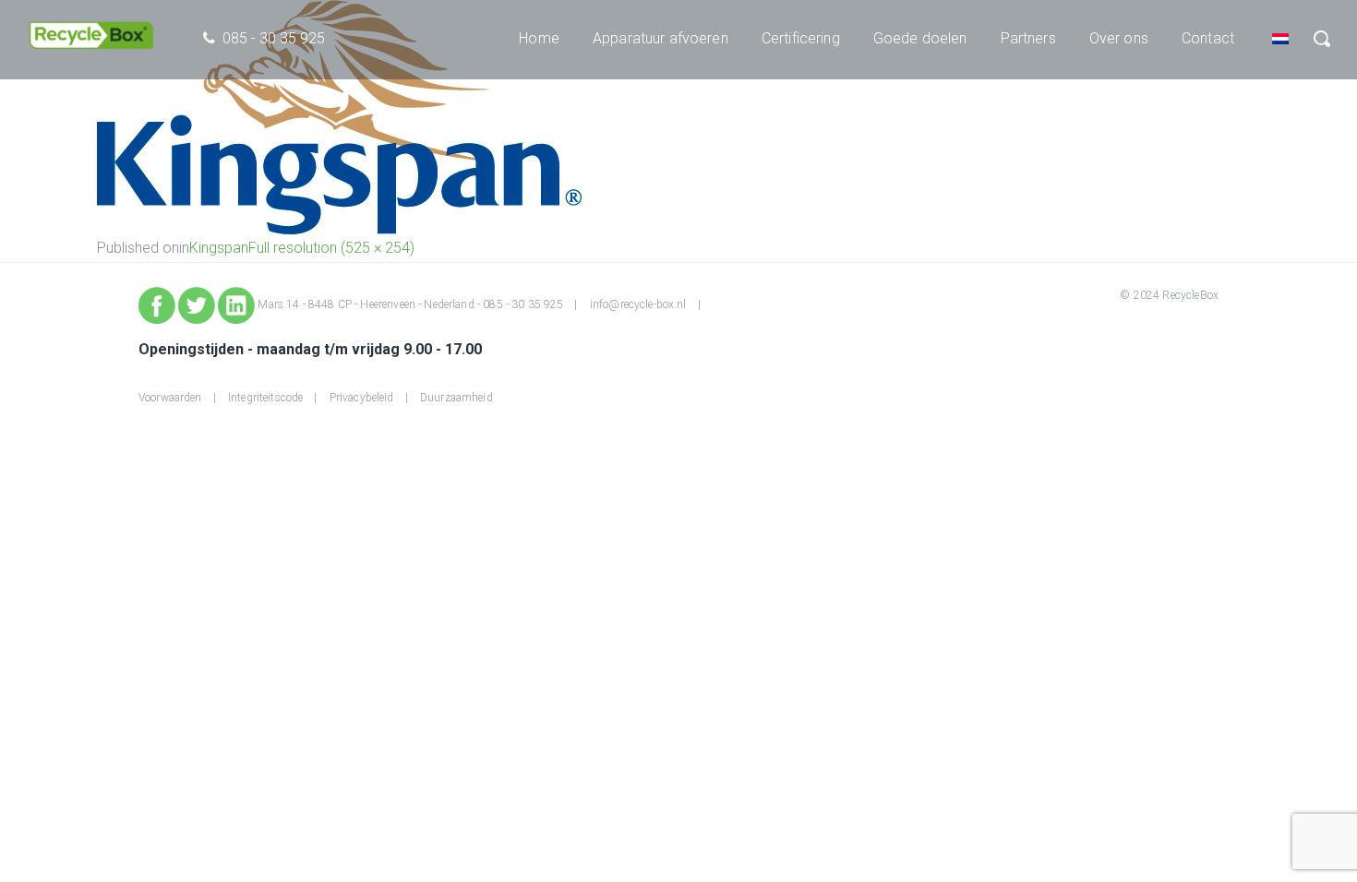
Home (539, 38)
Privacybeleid (362, 397)
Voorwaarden (170, 397)
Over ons (1118, 38)
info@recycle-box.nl (638, 304)
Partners (1028, 38)
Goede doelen (920, 38)
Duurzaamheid (456, 397)
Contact (1208, 38)
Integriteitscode (265, 397)
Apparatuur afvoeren (660, 38)
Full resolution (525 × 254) (331, 247)
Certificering (801, 38)
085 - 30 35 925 (523, 304)
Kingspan (218, 247)
